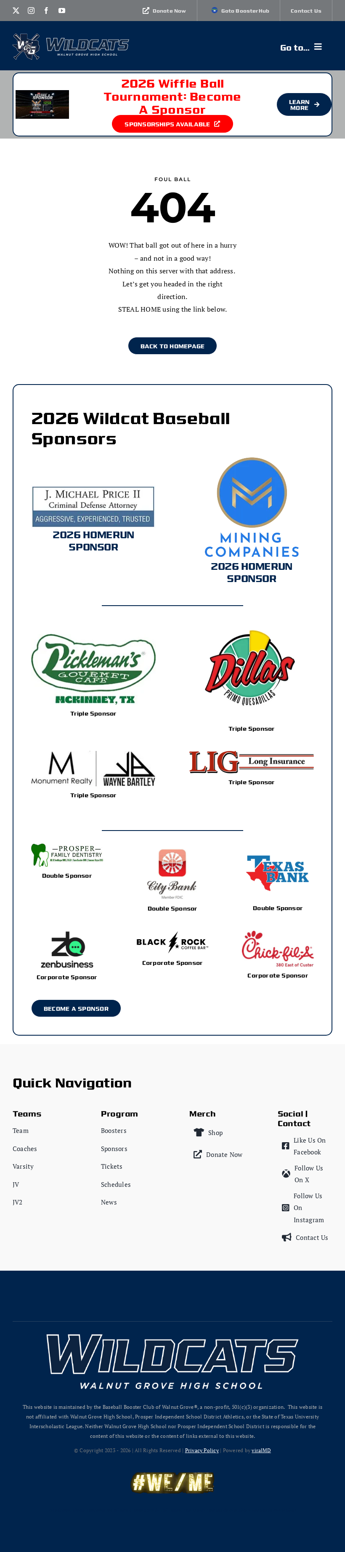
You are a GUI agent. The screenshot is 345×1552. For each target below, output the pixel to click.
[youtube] (61, 10)
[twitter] (16, 10)
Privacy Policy (202, 1450)
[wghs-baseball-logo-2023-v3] (26, 37)
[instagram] (31, 10)
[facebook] (46, 10)
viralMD (261, 1450)
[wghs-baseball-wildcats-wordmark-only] (88, 41)
